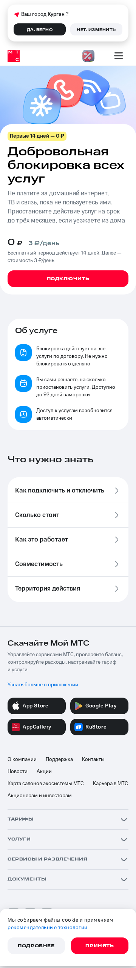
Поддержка (59, 759)
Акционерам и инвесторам (40, 795)
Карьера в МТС (110, 783)
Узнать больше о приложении (43, 685)
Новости (18, 771)
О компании (22, 759)
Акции (44, 771)
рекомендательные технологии (48, 927)
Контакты (93, 759)
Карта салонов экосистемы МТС (46, 783)
